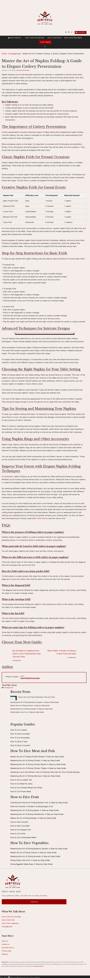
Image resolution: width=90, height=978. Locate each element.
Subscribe (34, 902)
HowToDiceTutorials (30, 678)
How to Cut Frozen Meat (20, 791)
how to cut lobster (18, 730)
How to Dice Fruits (54, 38)
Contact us (5, 944)
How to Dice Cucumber (20, 826)
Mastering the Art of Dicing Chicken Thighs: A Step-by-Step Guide (38, 768)
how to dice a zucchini (20, 745)
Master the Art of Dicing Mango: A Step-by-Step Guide (33, 818)
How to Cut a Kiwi (17, 834)
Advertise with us (8, 947)
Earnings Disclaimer (38, 966)
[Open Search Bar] (45, 46)
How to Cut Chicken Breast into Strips (26, 788)
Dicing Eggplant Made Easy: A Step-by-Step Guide (31, 864)
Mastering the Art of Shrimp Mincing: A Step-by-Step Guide (35, 776)
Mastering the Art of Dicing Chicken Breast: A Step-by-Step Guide (38, 764)
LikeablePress (37, 977)
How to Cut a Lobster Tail (21, 780)
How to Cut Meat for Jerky (21, 784)
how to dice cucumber (20, 734)
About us (5, 941)
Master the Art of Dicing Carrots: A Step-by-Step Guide (30, 705)
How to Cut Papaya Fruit (20, 830)
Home (4, 54)
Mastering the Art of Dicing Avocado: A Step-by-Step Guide (31, 709)
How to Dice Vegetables (73, 38)
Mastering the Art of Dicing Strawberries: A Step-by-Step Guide (36, 814)
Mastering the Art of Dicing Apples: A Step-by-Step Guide (34, 810)
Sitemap (5, 954)
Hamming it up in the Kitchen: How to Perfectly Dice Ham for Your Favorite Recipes (45, 772)
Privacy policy (6, 951)
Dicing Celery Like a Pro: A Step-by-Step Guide (27, 712)
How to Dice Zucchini (19, 822)
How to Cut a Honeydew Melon (23, 837)
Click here (41, 518)
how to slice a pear (18, 742)
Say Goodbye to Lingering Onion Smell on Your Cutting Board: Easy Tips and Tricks (26, 654)
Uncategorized (15, 54)
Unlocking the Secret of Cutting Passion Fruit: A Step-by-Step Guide (39, 803)
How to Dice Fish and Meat (35, 38)
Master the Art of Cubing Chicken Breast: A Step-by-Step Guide (37, 757)
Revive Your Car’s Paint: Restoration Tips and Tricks (36, 697)
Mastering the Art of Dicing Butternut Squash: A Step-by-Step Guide (34, 702)
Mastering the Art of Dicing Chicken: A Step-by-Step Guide (35, 760)
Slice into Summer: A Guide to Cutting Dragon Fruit (31, 806)
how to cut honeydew (20, 738)
